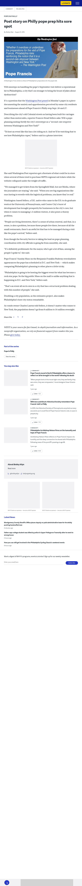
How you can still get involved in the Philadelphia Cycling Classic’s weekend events (34, 542)
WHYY (8, 3)
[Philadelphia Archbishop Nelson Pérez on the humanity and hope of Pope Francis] (16, 436)
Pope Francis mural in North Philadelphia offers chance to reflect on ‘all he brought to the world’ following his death (52, 374)
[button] (6, 882)
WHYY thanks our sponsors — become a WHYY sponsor (39, 168)
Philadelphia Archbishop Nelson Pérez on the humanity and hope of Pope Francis (53, 431)
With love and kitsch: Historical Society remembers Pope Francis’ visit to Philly (52, 402)
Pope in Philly (10, 16)
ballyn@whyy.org (29, 473)
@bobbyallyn (14, 473)
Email (22, 317)
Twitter (18, 317)
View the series (10, 356)
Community (9, 9)
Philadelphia (20, 9)
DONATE (66, 3)
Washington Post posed (37, 100)
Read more (11, 468)
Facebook (14, 317)
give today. (15, 335)
